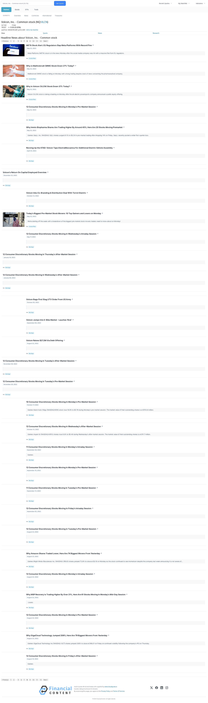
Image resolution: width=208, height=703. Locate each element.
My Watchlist (182, 3)
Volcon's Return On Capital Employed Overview (26, 172)
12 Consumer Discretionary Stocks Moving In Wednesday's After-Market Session (41, 275)
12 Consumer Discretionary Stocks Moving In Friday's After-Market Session (62, 656)
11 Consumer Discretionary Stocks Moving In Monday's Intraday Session (60, 447)
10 (33, 41)
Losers (30, 602)
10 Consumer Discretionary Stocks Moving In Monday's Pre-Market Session (62, 402)
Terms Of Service (119, 691)
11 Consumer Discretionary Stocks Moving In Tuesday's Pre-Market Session (62, 488)
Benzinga (31, 120)
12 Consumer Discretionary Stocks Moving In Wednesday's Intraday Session (62, 234)
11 (37, 41)
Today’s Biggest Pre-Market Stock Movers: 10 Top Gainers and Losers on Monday (64, 213)
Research (156, 33)
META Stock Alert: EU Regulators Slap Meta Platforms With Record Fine (60, 45)
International (46, 16)
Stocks (17, 10)
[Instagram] (167, 690)
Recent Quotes (164, 3)
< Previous (5, 41)
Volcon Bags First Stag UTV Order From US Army (49, 299)
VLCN (44, 22)
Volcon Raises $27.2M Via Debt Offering (45, 340)
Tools (36, 10)
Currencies (35, 16)
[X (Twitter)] (151, 690)
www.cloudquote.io (111, 687)
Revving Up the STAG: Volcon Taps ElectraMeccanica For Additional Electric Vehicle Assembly (70, 148)
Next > (46, 41)
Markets (6, 10)
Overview (17, 16)
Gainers (31, 455)
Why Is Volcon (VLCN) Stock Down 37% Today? (49, 86)
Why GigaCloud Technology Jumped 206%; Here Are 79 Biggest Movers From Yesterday (67, 635)
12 (40, 41)
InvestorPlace (32, 58)
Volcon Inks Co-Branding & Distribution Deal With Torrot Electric (57, 193)
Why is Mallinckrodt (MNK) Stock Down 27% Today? (51, 66)
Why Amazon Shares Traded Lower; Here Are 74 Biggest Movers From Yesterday (64, 553)
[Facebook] (156, 690)
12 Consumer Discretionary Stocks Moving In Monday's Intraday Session (60, 574)
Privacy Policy (105, 691)
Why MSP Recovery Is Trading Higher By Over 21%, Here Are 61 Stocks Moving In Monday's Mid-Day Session (77, 594)
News (26, 16)
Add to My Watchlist (32, 30)
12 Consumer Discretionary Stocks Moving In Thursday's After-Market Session (40, 254)
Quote (45, 33)
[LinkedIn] (161, 690)
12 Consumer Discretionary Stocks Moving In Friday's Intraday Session (59, 508)
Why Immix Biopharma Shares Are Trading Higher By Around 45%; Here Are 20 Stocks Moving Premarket (75, 127)
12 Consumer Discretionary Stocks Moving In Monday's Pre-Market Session (62, 107)
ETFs (27, 10)
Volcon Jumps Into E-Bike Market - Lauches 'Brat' (50, 320)
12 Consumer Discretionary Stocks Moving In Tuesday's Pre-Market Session (39, 381)
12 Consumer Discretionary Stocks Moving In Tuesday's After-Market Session (40, 361)
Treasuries (58, 16)
